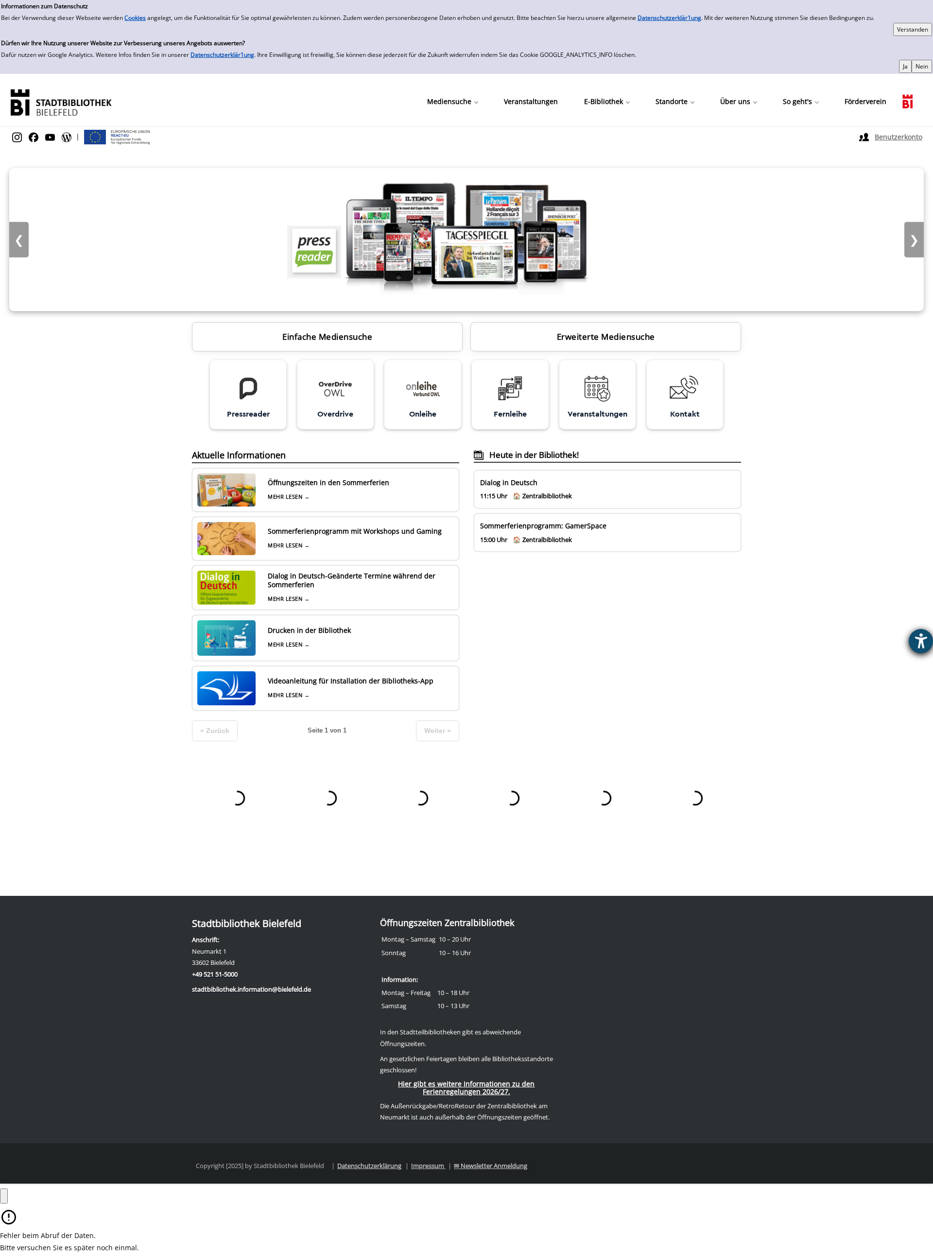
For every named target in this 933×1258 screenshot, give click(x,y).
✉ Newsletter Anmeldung (490, 1165)
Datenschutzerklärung (369, 1165)
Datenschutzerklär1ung (669, 17)
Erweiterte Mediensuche (606, 336)
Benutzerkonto (898, 136)
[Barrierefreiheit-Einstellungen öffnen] (921, 641)
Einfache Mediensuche (327, 336)
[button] (452, 101)
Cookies (135, 17)
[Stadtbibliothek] (61, 101)
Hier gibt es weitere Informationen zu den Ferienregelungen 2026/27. (466, 1087)
